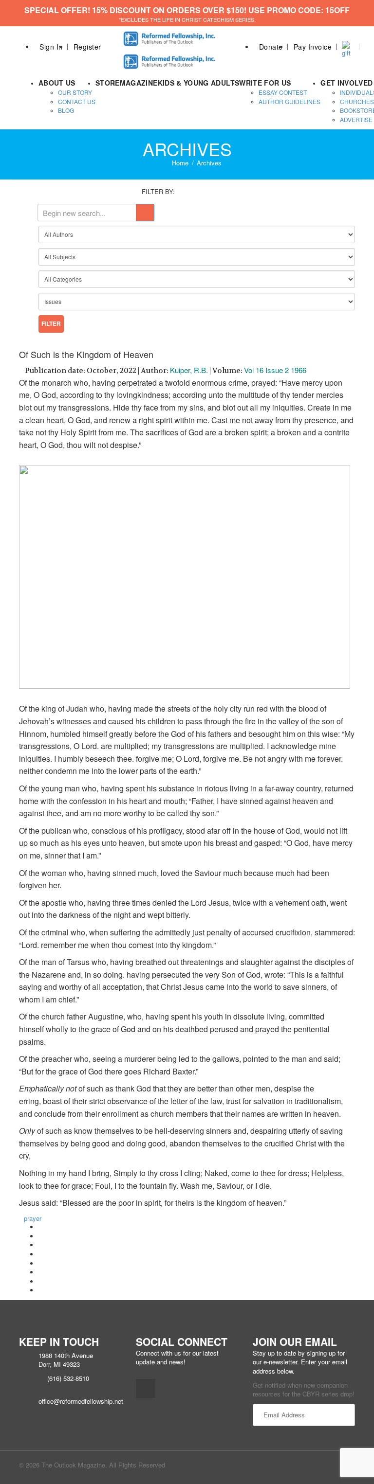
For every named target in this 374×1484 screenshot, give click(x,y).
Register (87, 47)
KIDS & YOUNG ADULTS (199, 83)
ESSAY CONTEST (283, 92)
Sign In (51, 47)
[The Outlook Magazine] (170, 35)
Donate (271, 47)
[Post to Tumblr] (40, 1254)
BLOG (66, 110)
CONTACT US (76, 101)
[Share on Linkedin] (40, 1281)
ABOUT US (56, 83)
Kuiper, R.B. (189, 370)
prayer (32, 1218)
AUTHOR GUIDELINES (289, 101)
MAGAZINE (139, 83)
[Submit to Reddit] (40, 1272)
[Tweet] (40, 1236)
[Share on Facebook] (40, 1227)
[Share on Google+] (40, 1245)
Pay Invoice (313, 47)
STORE (107, 83)
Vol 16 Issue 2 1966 (275, 370)
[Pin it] (40, 1263)
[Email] (40, 1290)
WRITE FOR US (265, 83)
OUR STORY (75, 92)
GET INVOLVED (346, 83)
